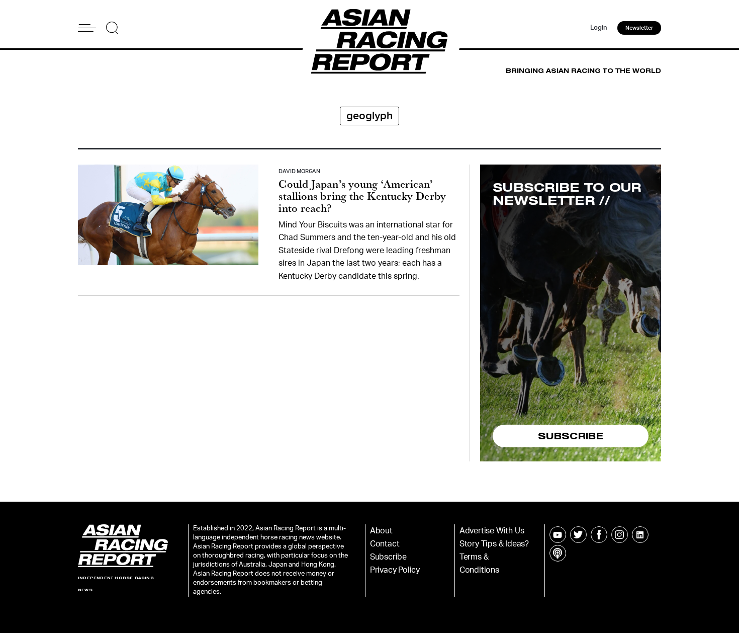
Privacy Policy (395, 570)
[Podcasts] (557, 553)
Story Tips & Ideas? (494, 544)
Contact (385, 544)
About (381, 531)
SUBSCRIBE (570, 435)
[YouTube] (557, 534)
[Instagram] (619, 534)
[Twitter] (578, 534)
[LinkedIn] (640, 534)
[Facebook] (599, 534)
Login (598, 28)
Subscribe (388, 557)
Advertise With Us (491, 531)
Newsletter (639, 28)
